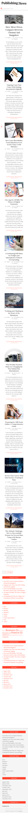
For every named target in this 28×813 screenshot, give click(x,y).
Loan (15, 150)
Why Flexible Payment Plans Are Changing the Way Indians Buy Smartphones (14, 368)
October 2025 (7, 676)
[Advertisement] (14, 705)
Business (6, 608)
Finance (16, 39)
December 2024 (8, 686)
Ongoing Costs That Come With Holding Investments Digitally (14, 87)
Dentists (6, 610)
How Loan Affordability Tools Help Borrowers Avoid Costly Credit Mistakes (14, 143)
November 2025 (8, 675)
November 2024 (8, 688)
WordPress (20, 811)
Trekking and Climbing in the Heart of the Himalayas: (14, 313)
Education (15, 429)
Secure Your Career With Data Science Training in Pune (14, 478)
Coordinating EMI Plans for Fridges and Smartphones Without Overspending (14, 257)
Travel (15, 319)
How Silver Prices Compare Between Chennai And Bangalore (14, 31)
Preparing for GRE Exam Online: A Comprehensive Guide (14, 424)
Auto (5, 606)
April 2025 (6, 682)
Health (5, 616)
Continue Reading (14, 62)
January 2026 (7, 673)
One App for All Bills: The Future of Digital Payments (14, 202)
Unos (12, 811)
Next (10, 572)
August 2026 (7, 671)
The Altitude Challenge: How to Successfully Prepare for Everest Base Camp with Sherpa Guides (14, 535)
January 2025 (7, 684)
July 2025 (6, 680)
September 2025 (8, 678)
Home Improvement (9, 618)
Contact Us (5, 806)
